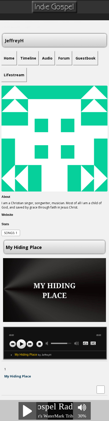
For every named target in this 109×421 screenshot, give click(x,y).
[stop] (39, 344)
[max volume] (76, 343)
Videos (77, 22)
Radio (17, 22)
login (28, 27)
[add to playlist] (101, 389)
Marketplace (51, 22)
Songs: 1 (10, 233)
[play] (21, 344)
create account (11, 27)
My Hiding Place (33, 354)
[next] (29, 344)
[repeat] (86, 343)
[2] (8, 381)
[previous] (12, 344)
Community (32, 22)
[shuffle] (93, 343)
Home (5, 22)
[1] (6, 381)
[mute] (48, 343)
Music (65, 22)
